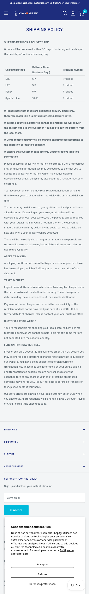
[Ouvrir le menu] (6, 13)
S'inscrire (16, 510)
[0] (81, 13)
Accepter (42, 564)
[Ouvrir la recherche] (65, 13)
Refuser (42, 574)
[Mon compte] (73, 13)
